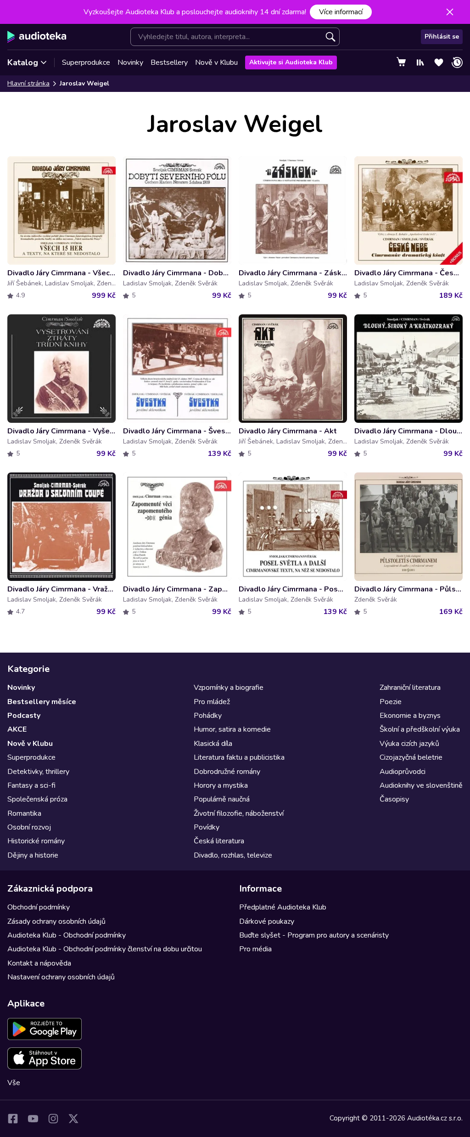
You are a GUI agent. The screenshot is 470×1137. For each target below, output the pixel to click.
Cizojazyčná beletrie (411, 757)
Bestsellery (169, 62)
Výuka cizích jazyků (409, 744)
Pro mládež (212, 702)
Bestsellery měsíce (41, 702)
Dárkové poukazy (266, 921)
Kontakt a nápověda (39, 963)
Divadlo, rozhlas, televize (233, 855)
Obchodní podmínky (38, 907)
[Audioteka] (37, 36)
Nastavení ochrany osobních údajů (61, 977)
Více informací (341, 12)
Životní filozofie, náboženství (239, 813)
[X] (73, 1118)
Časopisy (394, 799)
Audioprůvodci (402, 772)
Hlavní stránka (28, 83)
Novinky (130, 62)
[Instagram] (53, 1118)
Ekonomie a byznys (410, 716)
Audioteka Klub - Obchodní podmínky (66, 935)
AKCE (17, 729)
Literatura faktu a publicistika (239, 757)
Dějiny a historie (32, 855)
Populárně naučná (222, 799)
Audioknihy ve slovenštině (421, 785)
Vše (13, 1083)
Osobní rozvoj (29, 827)
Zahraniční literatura (410, 687)
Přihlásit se (442, 36)
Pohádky (208, 716)
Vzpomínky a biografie (228, 687)
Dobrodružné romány (227, 772)
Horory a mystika (221, 785)
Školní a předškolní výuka (420, 729)
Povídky (206, 827)
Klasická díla (213, 744)
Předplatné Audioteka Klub (282, 907)
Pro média (255, 949)
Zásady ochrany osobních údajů (56, 921)
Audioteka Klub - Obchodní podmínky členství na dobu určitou (104, 949)
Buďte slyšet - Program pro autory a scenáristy (314, 935)
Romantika (24, 813)
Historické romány (36, 841)
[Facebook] (12, 1118)
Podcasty (23, 716)
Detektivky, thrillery (38, 772)
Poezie (391, 702)
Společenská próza (37, 799)
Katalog (22, 62)
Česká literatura (219, 841)
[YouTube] (33, 1118)
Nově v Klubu (216, 62)
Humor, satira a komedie (232, 729)
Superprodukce (86, 62)
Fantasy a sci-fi (31, 785)
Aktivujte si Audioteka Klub (291, 62)
